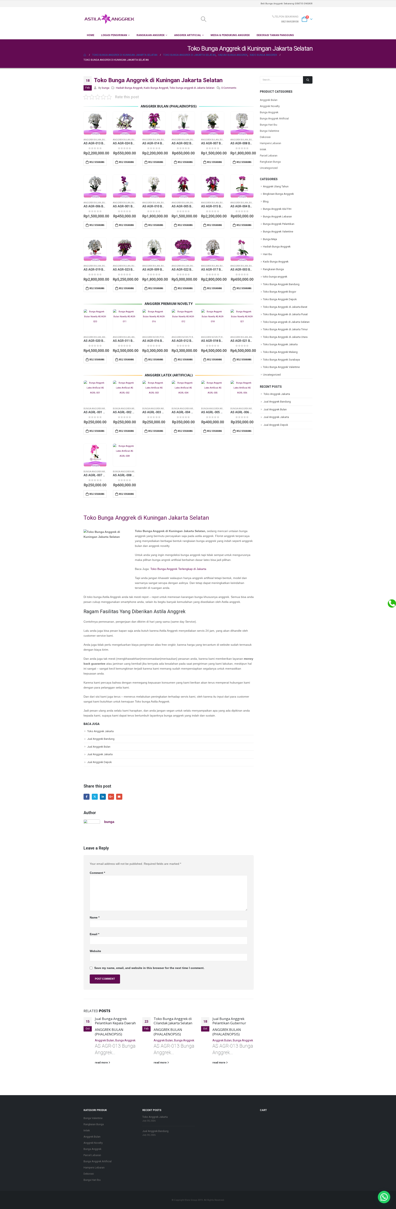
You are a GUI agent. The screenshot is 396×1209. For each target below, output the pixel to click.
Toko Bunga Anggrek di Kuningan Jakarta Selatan (146, 517)
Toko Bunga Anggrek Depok (280, 299)
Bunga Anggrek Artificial (98, 408)
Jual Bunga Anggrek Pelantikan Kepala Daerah (115, 1021)
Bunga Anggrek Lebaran (277, 216)
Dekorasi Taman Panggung (275, 35)
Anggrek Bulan (92, 140)
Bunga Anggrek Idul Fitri (277, 208)
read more (101, 1062)
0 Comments (228, 87)
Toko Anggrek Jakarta (100, 731)
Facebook (87, 797)
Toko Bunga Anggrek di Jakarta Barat (285, 306)
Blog (266, 201)
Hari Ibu (267, 254)
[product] (95, 123)
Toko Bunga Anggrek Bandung (281, 284)
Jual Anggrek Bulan (98, 746)
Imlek (263, 149)
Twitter (95, 797)
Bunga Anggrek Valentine (278, 231)
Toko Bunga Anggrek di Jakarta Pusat (285, 314)
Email (119, 797)
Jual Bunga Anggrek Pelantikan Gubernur (229, 1021)
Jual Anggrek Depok (99, 762)
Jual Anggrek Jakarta (100, 754)
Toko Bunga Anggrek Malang (280, 352)
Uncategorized (269, 167)
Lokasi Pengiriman (114, 35)
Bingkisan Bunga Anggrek (278, 193)
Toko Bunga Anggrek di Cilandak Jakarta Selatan (173, 1021)
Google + (111, 797)
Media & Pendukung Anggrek (230, 35)
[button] (384, 1197)
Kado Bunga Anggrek (156, 87)
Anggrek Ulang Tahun (276, 186)
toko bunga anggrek (275, 276)
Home (90, 35)
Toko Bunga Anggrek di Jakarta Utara (285, 336)
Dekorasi (265, 137)
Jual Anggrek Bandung (100, 738)
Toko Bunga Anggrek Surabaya (281, 359)
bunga (105, 87)
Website (95, 951)
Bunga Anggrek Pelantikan (278, 223)
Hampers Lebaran (270, 143)
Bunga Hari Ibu (268, 124)
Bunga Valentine (269, 130)
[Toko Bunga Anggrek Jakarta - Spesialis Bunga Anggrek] (109, 19)
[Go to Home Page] (85, 55)
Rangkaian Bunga (270, 161)
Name (94, 917)
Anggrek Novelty (151, 337)
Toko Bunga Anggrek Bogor (279, 291)
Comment (97, 872)
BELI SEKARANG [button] (97, 162)
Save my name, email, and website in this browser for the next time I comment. (149, 968)
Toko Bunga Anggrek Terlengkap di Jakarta (178, 569)
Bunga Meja (270, 239)
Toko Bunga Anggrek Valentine (281, 367)
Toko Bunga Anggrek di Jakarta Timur (285, 329)
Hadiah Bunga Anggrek (129, 87)
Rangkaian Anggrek (151, 35)
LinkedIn (103, 797)
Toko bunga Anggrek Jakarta (280, 344)
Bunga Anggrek (125, 1040)
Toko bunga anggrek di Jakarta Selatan (192, 87)
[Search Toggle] (203, 19)
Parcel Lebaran (268, 155)
